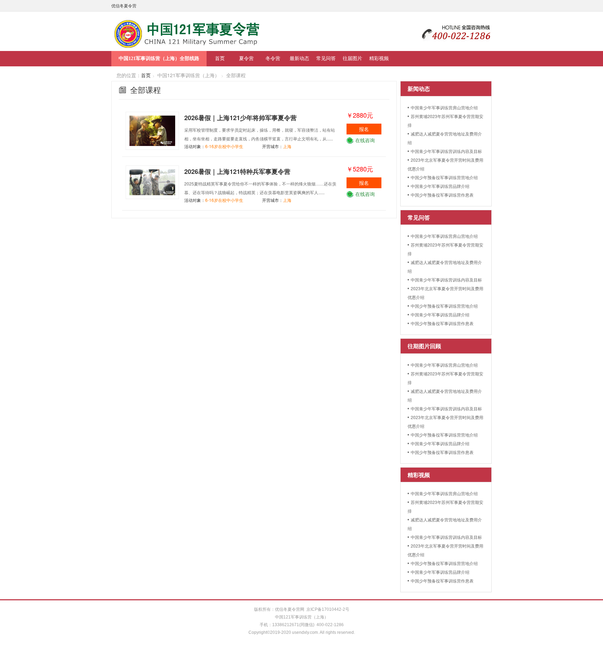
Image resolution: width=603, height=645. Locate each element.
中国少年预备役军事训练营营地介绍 (444, 177)
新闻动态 (419, 89)
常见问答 (326, 57)
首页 (220, 57)
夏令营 (246, 57)
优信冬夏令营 (123, 5)
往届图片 (352, 57)
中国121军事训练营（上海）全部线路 (159, 58)
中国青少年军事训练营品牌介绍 (440, 186)
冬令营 (273, 57)
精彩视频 (379, 57)
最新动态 (299, 57)
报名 (364, 128)
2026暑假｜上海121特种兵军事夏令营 (237, 171)
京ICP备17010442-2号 (327, 609)
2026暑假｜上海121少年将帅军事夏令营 (240, 117)
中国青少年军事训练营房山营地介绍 (444, 107)
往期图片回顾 (424, 346)
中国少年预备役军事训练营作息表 (442, 195)
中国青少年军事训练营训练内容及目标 (446, 151)
